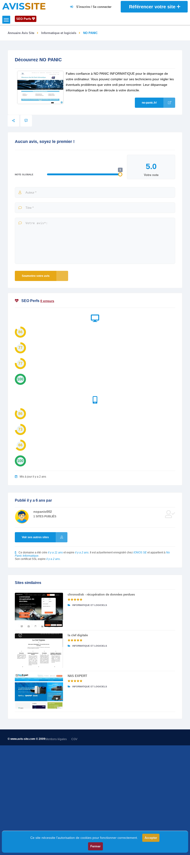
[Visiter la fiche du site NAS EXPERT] (39, 691)
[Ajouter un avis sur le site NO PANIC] (26, 121)
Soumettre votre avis (36, 276)
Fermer (95, 846)
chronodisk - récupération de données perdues (101, 594)
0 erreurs (47, 301)
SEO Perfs (24, 19)
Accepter (151, 838)
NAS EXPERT (77, 676)
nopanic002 (42, 511)
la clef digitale (78, 635)
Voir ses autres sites (35, 537)
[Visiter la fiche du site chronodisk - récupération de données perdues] (39, 610)
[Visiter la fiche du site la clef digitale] (39, 650)
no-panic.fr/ (149, 102)
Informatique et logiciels (58, 33)
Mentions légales (56, 739)
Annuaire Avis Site (21, 33)
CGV (74, 739)
